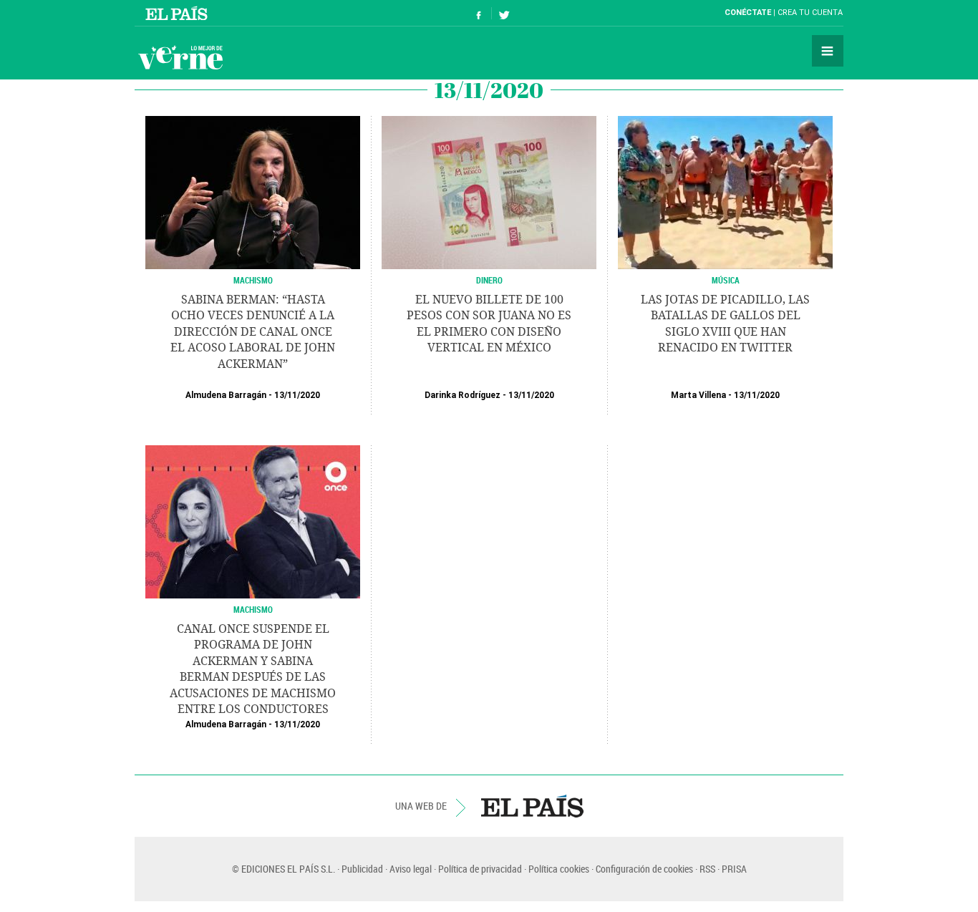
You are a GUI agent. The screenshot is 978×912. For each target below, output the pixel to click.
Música (726, 280)
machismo (253, 280)
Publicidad (362, 868)
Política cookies (558, 868)
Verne (180, 57)
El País (178, 13)
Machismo (253, 609)
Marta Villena (698, 395)
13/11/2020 (297, 395)
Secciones (827, 51)
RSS (707, 868)
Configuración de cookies (644, 868)
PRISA (734, 868)
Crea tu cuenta (810, 12)
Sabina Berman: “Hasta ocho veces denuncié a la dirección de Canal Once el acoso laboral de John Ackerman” (252, 332)
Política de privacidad (480, 868)
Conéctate (748, 12)
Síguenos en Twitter (504, 13)
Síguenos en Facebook (479, 13)
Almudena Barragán (225, 395)
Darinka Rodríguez (462, 395)
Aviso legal (410, 868)
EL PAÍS (532, 806)
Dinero (489, 280)
